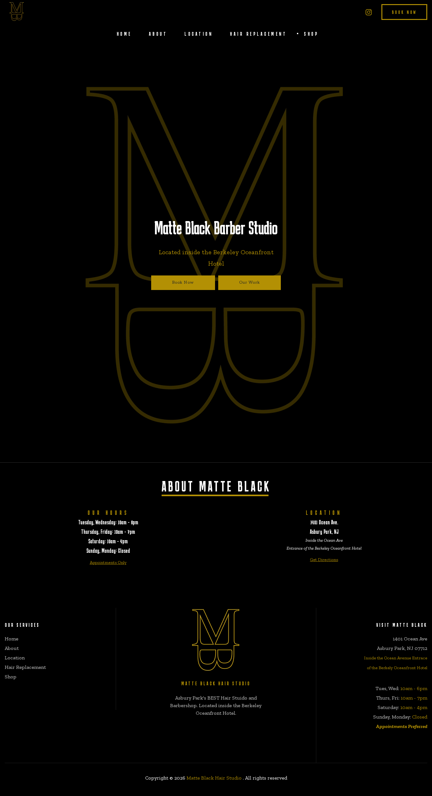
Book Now (183, 282)
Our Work (249, 282)
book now (404, 12)
